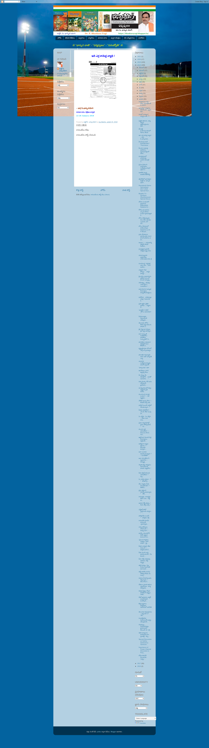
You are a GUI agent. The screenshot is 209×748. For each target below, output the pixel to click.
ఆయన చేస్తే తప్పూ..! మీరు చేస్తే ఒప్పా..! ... (145, 504)
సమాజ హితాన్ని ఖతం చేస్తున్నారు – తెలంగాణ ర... (145, 579)
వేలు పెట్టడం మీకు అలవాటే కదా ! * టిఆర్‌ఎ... (144, 485)
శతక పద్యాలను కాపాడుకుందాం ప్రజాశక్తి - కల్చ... (144, 634)
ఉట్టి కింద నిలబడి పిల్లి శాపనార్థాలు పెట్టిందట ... (145, 439)
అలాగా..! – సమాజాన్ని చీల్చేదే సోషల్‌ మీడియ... (145, 244)
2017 (139, 663)
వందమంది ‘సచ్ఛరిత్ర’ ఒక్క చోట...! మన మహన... (145, 265)
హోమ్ (59, 38)
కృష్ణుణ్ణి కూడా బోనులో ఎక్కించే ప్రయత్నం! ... (145, 350)
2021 (139, 56)
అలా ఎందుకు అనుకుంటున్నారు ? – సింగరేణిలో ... (145, 453)
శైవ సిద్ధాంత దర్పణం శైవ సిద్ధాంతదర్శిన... (145, 330)
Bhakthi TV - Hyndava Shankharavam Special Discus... (145, 196)
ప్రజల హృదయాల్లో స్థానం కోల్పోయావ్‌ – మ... (145, 424)
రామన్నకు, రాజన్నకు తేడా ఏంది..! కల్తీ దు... (144, 498)
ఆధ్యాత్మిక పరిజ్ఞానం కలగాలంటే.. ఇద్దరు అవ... (145, 109)
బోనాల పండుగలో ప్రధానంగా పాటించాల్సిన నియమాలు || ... (144, 204)
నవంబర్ (141, 70)
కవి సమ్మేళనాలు (129, 38)
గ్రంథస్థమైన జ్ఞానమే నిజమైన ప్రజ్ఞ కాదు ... (145, 250)
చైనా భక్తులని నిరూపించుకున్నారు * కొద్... (145, 492)
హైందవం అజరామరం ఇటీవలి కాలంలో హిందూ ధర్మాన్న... (145, 278)
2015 (139, 666)
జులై (140, 82)
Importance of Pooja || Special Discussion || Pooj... (145, 650)
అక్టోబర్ (141, 73)
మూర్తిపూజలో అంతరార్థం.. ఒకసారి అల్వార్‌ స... (144, 159)
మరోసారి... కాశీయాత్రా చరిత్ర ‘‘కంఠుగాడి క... (145, 299)
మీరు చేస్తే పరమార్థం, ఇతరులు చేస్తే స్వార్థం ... (145, 560)
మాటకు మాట (102, 38)
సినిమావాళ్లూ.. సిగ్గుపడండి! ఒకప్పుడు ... (143, 318)
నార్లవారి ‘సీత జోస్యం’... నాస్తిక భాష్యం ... (144, 271)
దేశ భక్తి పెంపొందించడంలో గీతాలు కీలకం (145, 130)
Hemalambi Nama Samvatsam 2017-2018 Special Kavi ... (145, 188)
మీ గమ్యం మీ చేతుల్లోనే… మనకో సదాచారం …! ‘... (145, 376)
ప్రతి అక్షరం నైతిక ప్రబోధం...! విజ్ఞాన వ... (144, 305)
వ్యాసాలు (91, 38)
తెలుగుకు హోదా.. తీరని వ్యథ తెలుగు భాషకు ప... (145, 324)
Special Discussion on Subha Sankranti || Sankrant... (145, 641)
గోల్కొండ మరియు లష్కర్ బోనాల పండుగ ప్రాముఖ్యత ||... (145, 212)
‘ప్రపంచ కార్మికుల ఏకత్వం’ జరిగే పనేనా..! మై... (143, 541)
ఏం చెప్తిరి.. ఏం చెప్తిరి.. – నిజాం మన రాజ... (145, 418)
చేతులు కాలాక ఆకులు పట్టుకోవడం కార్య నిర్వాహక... (145, 586)
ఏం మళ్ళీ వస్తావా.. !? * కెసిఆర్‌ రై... (145, 480)
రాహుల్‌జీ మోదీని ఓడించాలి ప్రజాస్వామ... (144, 522)
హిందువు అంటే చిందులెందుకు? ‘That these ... (144, 143)
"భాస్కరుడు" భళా (144, 367)
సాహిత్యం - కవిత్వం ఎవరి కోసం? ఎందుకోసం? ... (144, 284)
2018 (139, 65)
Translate (142, 723)
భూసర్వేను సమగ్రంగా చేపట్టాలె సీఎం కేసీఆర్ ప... (145, 343)
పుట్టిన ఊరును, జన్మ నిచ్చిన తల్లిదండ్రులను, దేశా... (145, 123)
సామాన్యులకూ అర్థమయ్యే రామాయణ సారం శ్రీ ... (145, 258)
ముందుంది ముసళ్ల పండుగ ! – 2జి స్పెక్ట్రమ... (144, 396)
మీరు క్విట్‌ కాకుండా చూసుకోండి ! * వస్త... (144, 474)
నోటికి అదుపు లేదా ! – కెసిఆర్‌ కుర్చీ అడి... (145, 401)
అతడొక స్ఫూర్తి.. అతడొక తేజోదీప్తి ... (145, 174)
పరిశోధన (141, 38)
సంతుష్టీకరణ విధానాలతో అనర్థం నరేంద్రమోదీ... (145, 620)
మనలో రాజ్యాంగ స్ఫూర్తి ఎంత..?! (145, 116)
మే (140, 88)
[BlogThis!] (79, 125)
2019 (139, 62)
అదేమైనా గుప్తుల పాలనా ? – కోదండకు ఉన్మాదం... (143, 446)
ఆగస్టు (141, 79)
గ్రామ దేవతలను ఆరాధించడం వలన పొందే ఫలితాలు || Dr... (145, 237)
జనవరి (141, 99)
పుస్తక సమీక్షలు (116, 38)
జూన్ (140, 85)
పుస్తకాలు (81, 38)
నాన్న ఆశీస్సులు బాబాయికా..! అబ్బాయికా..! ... (144, 528)
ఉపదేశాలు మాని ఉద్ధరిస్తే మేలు (143, 371)
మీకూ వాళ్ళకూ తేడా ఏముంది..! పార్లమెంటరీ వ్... (144, 547)
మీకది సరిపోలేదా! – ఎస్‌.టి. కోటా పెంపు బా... (145, 411)
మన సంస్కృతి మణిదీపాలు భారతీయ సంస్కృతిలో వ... (144, 336)
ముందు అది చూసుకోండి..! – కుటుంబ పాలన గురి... (144, 431)
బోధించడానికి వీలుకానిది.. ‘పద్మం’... (145, 657)
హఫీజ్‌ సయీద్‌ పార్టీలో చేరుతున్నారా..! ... (145, 406)
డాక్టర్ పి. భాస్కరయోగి (63, 70)
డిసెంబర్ (141, 67)
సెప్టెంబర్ (141, 76)
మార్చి (141, 93)
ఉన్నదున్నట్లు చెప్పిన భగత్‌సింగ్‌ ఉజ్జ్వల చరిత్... (145, 592)
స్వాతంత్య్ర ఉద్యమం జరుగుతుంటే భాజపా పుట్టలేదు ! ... (145, 467)
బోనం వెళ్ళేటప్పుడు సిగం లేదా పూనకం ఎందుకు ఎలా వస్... (145, 220)
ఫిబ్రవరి (141, 96)
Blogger (113, 732)
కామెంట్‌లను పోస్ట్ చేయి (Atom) (100, 194)
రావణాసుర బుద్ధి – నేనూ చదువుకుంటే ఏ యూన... (145, 103)
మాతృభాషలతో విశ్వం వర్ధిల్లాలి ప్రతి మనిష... (145, 389)
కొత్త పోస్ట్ (79, 190)
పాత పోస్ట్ (126, 190)
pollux (99, 732)
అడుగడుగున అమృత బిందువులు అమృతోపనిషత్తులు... (145, 291)
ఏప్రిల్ (141, 90)
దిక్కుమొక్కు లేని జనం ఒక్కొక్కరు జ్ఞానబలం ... (145, 383)
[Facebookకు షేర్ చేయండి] (83, 125)
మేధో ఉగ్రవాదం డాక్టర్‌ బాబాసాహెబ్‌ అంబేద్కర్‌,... (145, 599)
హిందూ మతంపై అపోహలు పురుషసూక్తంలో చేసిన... (144, 150)
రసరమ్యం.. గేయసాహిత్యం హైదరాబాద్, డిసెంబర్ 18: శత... (145, 627)
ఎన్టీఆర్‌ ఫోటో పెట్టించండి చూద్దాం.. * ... (145, 511)
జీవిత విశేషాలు (70, 38)
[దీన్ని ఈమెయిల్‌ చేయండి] (77, 125)
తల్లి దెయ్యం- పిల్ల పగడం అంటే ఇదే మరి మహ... (144, 567)
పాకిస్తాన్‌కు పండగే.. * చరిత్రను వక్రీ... (144, 516)
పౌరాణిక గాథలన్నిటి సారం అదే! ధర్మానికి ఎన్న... (145, 356)
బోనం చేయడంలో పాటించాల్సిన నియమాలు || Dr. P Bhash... (145, 228)
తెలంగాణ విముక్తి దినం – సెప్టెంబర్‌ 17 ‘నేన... (145, 613)
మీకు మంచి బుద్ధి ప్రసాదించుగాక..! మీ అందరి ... (145, 554)
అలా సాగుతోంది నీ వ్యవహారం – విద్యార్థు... (144, 460)
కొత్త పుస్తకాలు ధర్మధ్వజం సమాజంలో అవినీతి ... (145, 606)
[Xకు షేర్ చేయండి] (81, 125)
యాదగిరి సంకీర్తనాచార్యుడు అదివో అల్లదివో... (145, 363)
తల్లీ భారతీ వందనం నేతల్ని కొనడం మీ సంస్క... (144, 573)
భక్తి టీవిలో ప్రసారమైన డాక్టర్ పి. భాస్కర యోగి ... (145, 180)
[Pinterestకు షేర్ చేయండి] (85, 125)
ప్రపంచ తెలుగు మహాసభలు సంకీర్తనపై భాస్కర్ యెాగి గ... (144, 167)
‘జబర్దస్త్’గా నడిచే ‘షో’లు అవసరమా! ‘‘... (145, 311)
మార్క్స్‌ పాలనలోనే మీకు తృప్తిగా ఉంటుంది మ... (144, 535)
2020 (139, 59)
